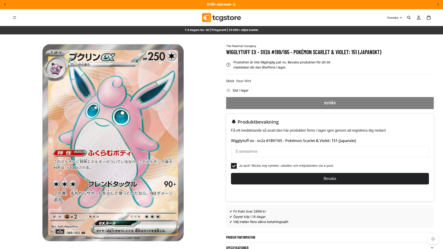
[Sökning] (409, 17)
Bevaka (330, 179)
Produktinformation (240, 237)
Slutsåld (330, 103)
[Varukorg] (429, 17)
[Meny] (14, 17)
